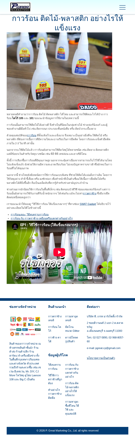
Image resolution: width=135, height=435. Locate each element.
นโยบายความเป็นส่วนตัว (101, 358)
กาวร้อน (31, 135)
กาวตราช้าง (89, 193)
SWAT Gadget (88, 203)
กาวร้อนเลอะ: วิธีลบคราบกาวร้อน (30, 214)
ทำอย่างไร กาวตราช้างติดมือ (55, 393)
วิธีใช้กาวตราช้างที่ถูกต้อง (55, 379)
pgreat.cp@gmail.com (108, 348)
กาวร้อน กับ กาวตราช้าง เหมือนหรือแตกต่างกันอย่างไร (42, 218)
